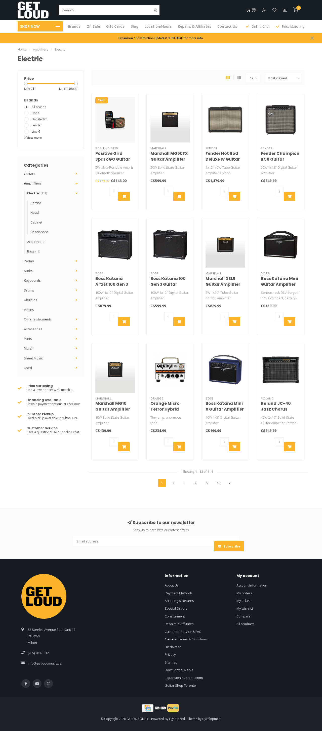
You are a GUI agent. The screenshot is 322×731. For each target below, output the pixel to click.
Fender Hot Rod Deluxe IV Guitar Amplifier (223, 159)
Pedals (29, 261)
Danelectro (40, 119)
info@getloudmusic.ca (44, 663)
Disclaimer (173, 647)
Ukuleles (30, 300)
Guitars (29, 173)
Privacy (170, 654)
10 (218, 483)
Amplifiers (32, 183)
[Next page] (230, 483)
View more (34, 137)
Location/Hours (158, 26)
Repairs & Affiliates (194, 26)
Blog (134, 26)
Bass (33, 251)
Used (28, 368)
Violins (29, 309)
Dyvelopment (211, 719)
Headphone (39, 232)
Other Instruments (38, 319)
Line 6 (36, 131)
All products (245, 624)
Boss (35, 113)
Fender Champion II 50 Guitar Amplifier (280, 159)
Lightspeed (177, 719)
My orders (244, 593)
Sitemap (171, 662)
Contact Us (227, 26)
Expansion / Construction (184, 677)
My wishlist (244, 608)
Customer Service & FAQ (183, 631)
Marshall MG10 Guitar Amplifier (112, 406)
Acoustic (36, 241)
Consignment (175, 616)
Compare (243, 616)
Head (34, 212)
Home (22, 49)
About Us (172, 585)
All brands (39, 107)
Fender (37, 125)
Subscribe (231, 546)
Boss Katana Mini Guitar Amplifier (279, 281)
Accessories (33, 329)
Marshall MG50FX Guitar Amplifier (169, 156)
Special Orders (176, 608)
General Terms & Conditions (186, 639)
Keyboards (32, 280)
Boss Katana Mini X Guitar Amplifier (225, 406)
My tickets (244, 600)
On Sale (93, 26)
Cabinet (36, 222)
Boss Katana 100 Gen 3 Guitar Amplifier (168, 284)
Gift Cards (115, 26)
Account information (251, 585)
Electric (37, 193)
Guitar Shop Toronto (180, 685)
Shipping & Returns (179, 600)
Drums (29, 290)
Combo (35, 203)
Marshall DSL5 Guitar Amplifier (223, 281)
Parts (28, 338)
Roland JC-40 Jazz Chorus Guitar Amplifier (278, 409)
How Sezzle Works (179, 670)
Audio (28, 271)
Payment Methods (179, 593)
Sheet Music (33, 358)
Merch (28, 348)
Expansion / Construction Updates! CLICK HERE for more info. (161, 38)
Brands (74, 26)
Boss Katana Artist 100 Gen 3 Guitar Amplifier (112, 284)
